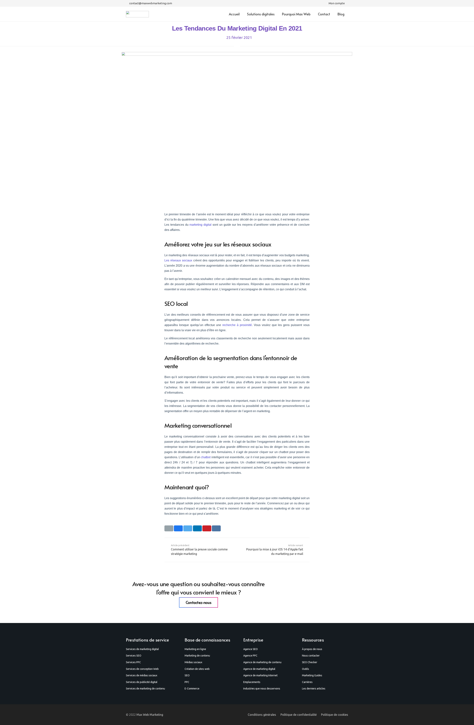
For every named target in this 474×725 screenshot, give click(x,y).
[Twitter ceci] (187, 528)
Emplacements (251, 682)
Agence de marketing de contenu (262, 662)
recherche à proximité (237, 325)
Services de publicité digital (141, 682)
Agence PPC (250, 655)
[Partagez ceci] (178, 528)
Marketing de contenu (197, 655)
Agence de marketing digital (259, 668)
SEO (187, 675)
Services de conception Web (142, 668)
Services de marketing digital (142, 649)
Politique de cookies (334, 714)
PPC (187, 682)
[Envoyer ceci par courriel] (168, 528)
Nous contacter (311, 655)
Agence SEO (250, 649)
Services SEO (133, 655)
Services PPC (133, 662)
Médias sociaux (193, 662)
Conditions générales (262, 714)
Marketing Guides (312, 675)
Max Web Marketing (149, 714)
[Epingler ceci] (206, 528)
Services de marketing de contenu (145, 688)
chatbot (206, 457)
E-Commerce (192, 688)
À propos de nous (312, 649)
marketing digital (200, 224)
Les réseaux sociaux (178, 260)
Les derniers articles (313, 688)
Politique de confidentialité (299, 714)
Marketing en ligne (195, 649)
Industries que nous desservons (261, 688)
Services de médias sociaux (141, 675)
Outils (305, 668)
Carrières (307, 682)
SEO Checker (309, 662)
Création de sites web (197, 668)
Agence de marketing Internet (260, 675)
